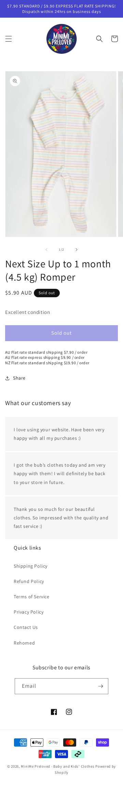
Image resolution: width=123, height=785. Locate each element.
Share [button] (19, 378)
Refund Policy (29, 581)
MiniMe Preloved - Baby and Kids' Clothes (57, 766)
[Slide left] (46, 249)
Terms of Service (32, 597)
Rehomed (24, 643)
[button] (8, 38)
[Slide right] (76, 249)
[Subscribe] (100, 686)
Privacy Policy (28, 612)
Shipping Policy (30, 566)
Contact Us (26, 627)
